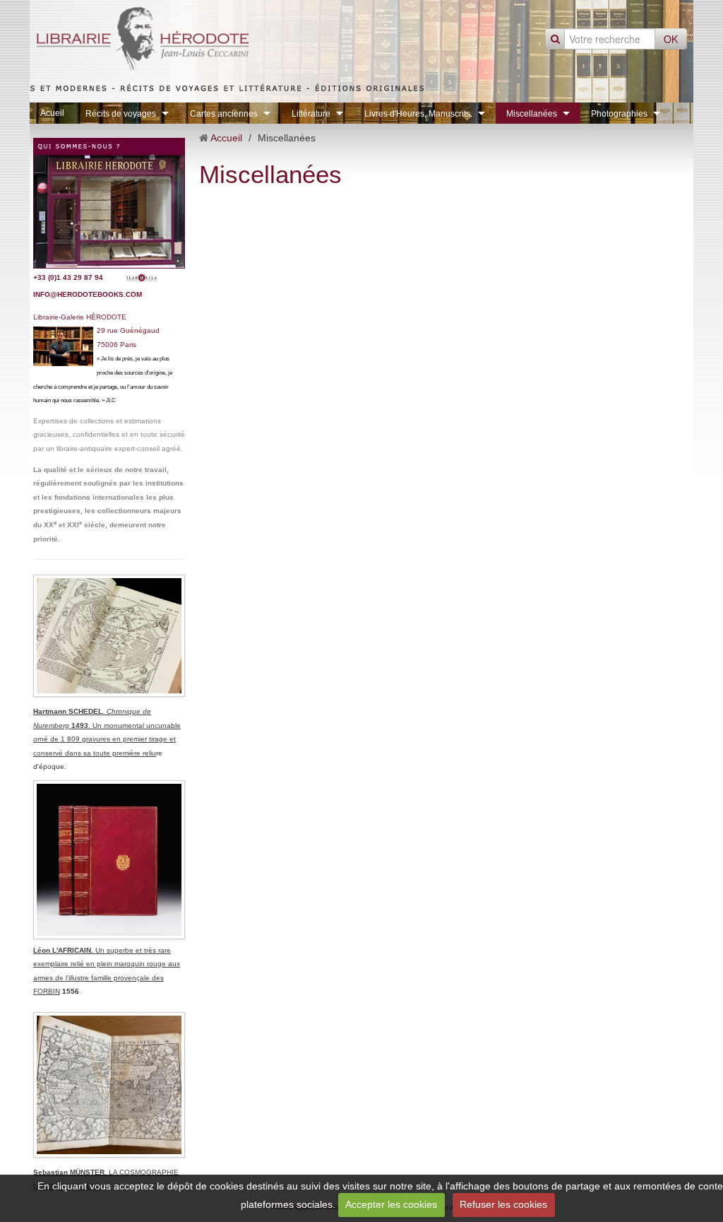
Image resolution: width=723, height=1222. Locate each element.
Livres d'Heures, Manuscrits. (418, 114)
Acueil (52, 113)
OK (671, 39)
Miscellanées (531, 114)
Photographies (619, 114)
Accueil (226, 137)
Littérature (311, 114)
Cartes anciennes (224, 114)
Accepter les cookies (391, 1204)
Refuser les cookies (503, 1204)
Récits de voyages (120, 114)
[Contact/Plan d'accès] (109, 202)
